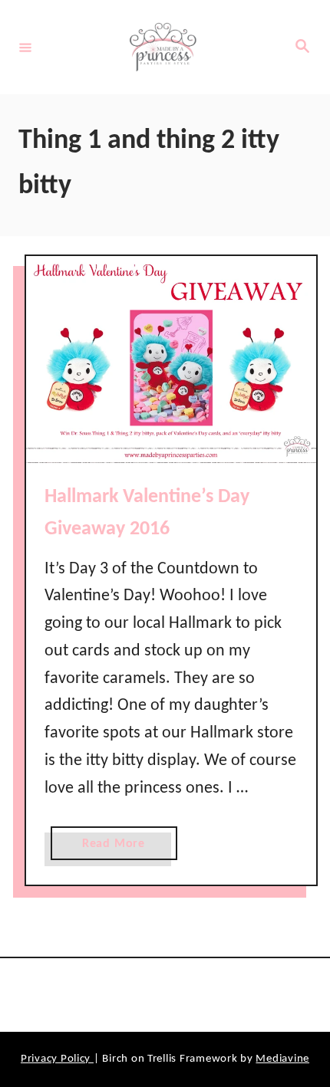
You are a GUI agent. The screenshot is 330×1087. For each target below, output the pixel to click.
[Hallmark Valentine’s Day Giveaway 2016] (171, 359)
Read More (118, 848)
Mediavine (282, 1059)
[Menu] (25, 46)
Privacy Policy (57, 1059)
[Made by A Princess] (163, 47)
